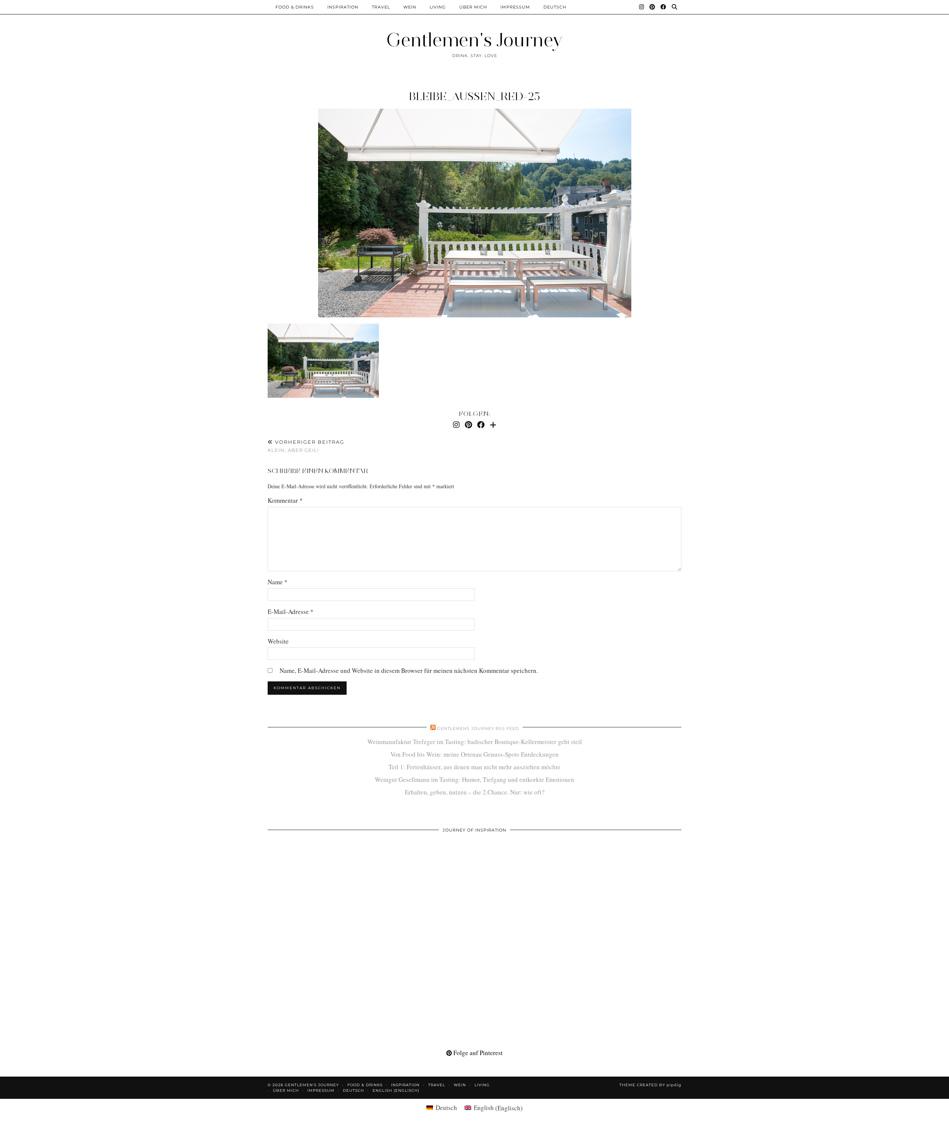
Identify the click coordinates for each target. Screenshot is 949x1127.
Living (438, 7)
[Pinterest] (652, 7)
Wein (409, 7)
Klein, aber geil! (306, 446)
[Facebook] (664, 7)
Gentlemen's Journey (474, 40)
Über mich (473, 7)
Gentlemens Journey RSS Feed (478, 728)
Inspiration (342, 7)
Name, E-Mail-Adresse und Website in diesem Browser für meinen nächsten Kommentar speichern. (409, 670)
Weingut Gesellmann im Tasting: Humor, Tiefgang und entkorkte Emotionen (474, 779)
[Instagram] (641, 7)
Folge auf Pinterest (477, 1052)
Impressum (515, 7)
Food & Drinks (294, 7)
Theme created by (650, 1085)
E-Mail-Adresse (291, 611)
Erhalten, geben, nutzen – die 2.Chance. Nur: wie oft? (475, 792)
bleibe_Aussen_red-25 (474, 96)
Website (278, 641)
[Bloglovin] (493, 425)
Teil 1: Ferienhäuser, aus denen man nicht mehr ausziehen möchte (474, 767)
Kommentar (285, 500)
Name (278, 582)
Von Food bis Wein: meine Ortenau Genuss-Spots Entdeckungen (474, 754)
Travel (381, 7)
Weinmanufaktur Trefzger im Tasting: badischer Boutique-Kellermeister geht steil (474, 741)
